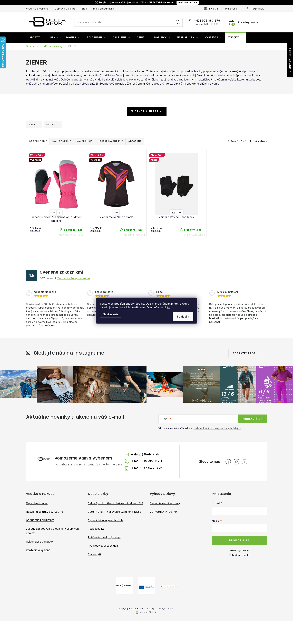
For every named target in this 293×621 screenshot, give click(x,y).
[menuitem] (36, 37)
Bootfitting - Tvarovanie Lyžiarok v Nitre (114, 512)
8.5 (173, 212)
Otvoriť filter (146, 111)
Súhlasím (183, 316)
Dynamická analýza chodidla (105, 520)
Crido (165, 83)
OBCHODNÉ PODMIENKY (40, 520)
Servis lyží (94, 554)
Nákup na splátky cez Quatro (45, 512)
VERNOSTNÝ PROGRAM (163, 512)
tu (168, 307)
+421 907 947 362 (146, 468)
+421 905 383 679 (207, 20)
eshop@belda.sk (145, 454)
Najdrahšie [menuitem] (84, 141)
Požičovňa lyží (96, 529)
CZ (216, 8)
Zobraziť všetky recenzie (73, 278)
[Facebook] (228, 461)
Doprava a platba (65, 8)
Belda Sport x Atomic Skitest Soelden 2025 (115, 503)
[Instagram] (236, 461)
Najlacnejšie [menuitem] (61, 141)
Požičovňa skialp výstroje (104, 537)
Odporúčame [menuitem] (38, 141)
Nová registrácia (239, 550)
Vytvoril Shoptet (148, 612)
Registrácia (257, 8)
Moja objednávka (103, 8)
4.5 (53, 212)
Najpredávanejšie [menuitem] (110, 141)
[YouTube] (244, 461)
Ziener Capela (136, 83)
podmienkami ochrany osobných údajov (217, 428)
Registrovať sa (187, 2)
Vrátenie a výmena (37, 8)
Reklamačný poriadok (39, 542)
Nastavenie (110, 314)
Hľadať (178, 22)
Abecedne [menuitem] (134, 141)
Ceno (149, 83)
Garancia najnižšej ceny (165, 503)
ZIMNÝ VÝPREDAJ (290, 60)
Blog (84, 8)
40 (116, 212)
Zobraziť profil (245, 353)
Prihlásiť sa (252, 418)
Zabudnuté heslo (239, 555)
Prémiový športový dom (103, 546)
